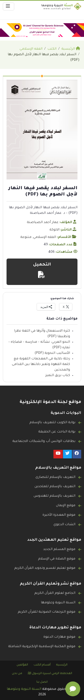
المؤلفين (22, 665)
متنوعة (26, 237)
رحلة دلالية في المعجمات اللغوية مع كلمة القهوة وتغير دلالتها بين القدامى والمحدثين (41, 364)
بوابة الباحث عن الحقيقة (56, 432)
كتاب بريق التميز (58, 375)
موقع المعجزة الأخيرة (58, 515)
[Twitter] (67, 454)
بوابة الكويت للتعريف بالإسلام (52, 423)
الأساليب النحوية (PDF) (52, 353)
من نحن (17, 673)
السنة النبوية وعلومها (58, 603)
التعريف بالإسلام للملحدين (55, 487)
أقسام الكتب (42, 665)
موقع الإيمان (65, 506)
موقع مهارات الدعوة (59, 637)
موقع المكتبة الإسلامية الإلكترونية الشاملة (41, 647)
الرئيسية (61, 665)
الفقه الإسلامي (44, 237)
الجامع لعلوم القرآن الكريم (54, 593)
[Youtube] (58, 454)
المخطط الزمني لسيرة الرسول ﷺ (50, 673)
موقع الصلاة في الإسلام (56, 559)
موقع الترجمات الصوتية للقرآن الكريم (46, 612)
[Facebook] (76, 454)
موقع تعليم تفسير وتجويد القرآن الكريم (44, 568)
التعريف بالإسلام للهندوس (54, 496)
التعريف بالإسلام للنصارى (55, 477)
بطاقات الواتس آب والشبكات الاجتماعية (43, 441)
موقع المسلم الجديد (59, 549)
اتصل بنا (42, 682)
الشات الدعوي (64, 525)
